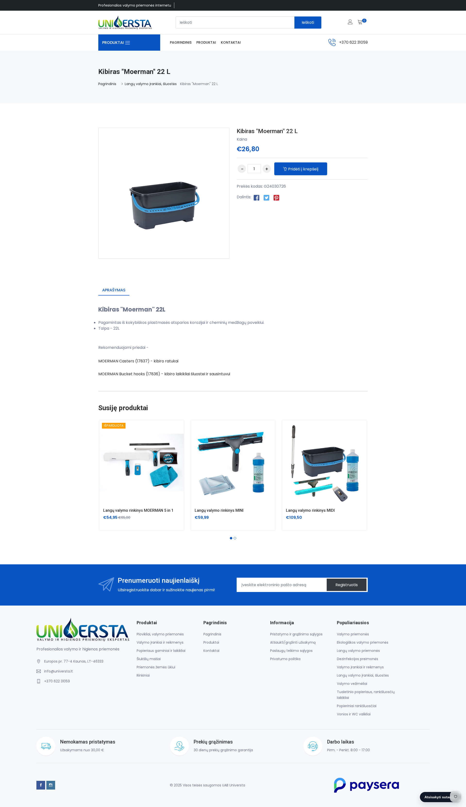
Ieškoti (308, 22)
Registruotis (346, 585)
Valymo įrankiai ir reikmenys (160, 642)
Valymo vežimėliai (352, 683)
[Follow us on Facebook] (256, 197)
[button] (231, 538)
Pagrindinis (180, 42)
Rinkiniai (143, 675)
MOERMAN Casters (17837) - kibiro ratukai (138, 361)
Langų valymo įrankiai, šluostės (151, 83)
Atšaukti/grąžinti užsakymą (293, 642)
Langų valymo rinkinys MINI (219, 510)
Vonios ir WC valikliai (354, 714)
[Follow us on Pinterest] (276, 197)
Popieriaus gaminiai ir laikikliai (161, 650)
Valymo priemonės (353, 634)
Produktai (206, 42)
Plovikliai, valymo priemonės (160, 634)
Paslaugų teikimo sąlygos (291, 650)
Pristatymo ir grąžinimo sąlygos (296, 634)
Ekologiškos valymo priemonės (362, 642)
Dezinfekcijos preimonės (357, 658)
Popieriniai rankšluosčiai (356, 705)
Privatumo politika (285, 658)
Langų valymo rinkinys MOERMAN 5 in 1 (138, 510)
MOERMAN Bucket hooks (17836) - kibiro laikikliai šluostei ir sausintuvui (164, 374)
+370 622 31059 (353, 42)
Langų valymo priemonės (358, 650)
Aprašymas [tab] (113, 290)
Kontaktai (231, 42)
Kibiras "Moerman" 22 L (267, 131)
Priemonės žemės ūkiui (156, 667)
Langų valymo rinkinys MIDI (310, 510)
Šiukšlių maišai (149, 658)
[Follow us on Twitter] (266, 197)
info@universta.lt (58, 671)
